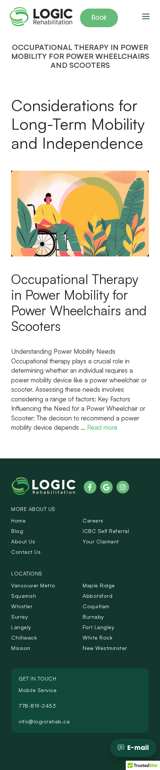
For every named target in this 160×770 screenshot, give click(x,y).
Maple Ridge (99, 585)
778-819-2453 (37, 706)
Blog (17, 531)
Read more (102, 427)
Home (18, 520)
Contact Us (26, 552)
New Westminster (105, 648)
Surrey (19, 616)
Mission (21, 648)
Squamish (23, 596)
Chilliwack (24, 637)
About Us (23, 541)
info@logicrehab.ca (44, 721)
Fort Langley (98, 627)
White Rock (97, 637)
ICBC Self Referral (106, 531)
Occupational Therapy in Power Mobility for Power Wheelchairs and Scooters (79, 302)
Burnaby (93, 616)
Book (99, 17)
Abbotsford (97, 596)
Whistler (21, 606)
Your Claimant (101, 541)
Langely (21, 627)
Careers (93, 520)
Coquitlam (96, 606)
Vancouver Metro (33, 585)
